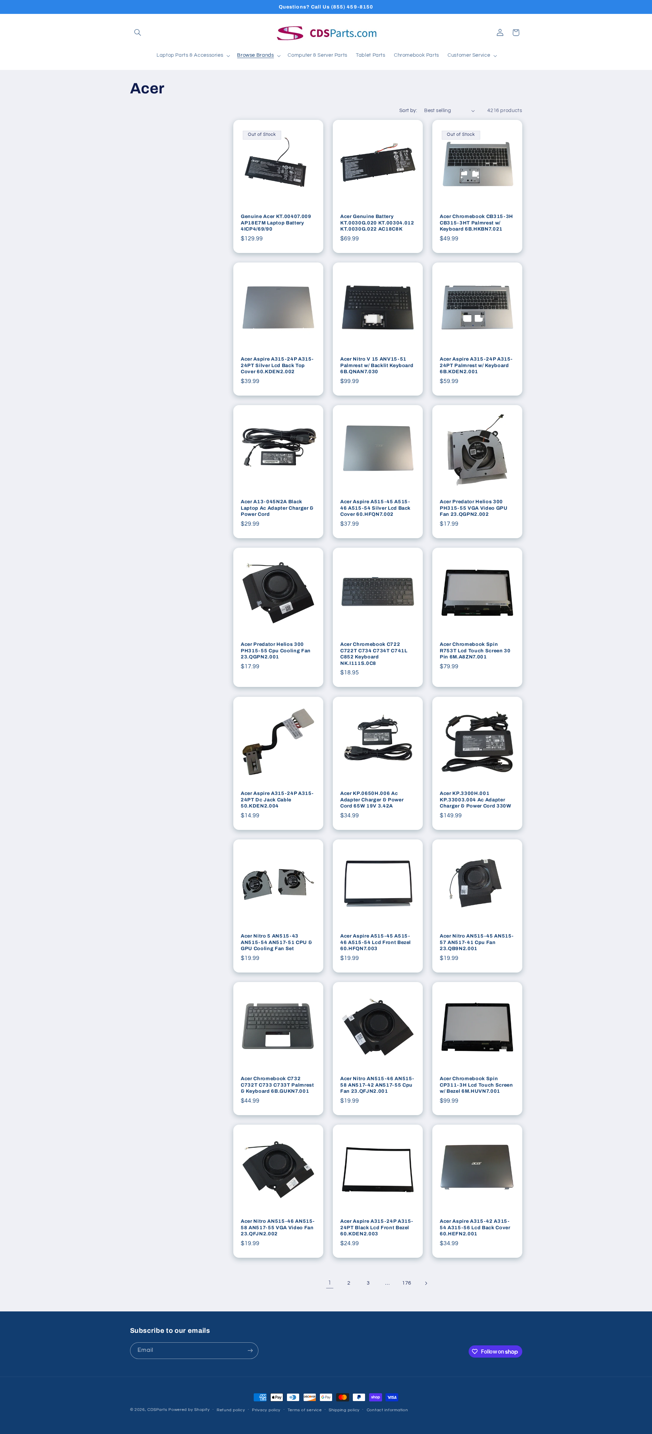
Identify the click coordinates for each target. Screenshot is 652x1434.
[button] (138, 32)
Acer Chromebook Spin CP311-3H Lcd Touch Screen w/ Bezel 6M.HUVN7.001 (476, 1085)
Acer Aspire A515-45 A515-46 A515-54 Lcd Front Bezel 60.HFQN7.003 (375, 942)
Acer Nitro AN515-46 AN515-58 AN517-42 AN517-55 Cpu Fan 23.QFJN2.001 (377, 1085)
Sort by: (408, 110)
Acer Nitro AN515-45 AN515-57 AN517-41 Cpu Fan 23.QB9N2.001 (477, 942)
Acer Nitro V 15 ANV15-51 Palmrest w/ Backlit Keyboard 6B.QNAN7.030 (376, 366)
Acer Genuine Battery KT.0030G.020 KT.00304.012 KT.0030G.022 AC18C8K (377, 223)
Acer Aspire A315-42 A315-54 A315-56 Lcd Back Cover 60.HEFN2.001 (475, 1227)
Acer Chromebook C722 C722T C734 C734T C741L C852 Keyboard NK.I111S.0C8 (374, 654)
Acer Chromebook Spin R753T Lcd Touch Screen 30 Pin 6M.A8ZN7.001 (475, 651)
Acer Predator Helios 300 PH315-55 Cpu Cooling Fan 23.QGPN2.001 (276, 651)
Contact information (387, 1410)
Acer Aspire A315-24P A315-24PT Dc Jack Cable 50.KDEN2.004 (277, 800)
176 (406, 1283)
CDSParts (157, 1410)
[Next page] (426, 1283)
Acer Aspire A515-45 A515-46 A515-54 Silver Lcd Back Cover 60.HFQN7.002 (375, 508)
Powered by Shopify (189, 1410)
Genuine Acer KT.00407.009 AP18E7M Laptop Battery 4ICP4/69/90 (276, 223)
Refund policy (231, 1410)
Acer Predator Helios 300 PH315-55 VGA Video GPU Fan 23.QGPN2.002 (474, 508)
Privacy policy (266, 1410)
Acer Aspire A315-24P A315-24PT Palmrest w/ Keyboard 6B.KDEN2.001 (476, 366)
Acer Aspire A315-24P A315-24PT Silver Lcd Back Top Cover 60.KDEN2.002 (277, 366)
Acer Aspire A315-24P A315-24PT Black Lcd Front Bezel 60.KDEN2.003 (376, 1227)
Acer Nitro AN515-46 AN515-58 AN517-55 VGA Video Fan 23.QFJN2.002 (278, 1227)
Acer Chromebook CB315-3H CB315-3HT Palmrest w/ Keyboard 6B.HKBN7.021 (476, 223)
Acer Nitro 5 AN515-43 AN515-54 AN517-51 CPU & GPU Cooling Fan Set (276, 942)
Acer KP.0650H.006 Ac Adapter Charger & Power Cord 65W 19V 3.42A (371, 800)
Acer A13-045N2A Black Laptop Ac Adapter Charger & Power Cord (277, 508)
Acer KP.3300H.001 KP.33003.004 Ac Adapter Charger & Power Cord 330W (475, 800)
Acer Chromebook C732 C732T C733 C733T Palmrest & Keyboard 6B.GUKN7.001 (277, 1085)
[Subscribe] (250, 1350)
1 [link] (329, 1283)
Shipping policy (344, 1410)
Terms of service (305, 1410)
